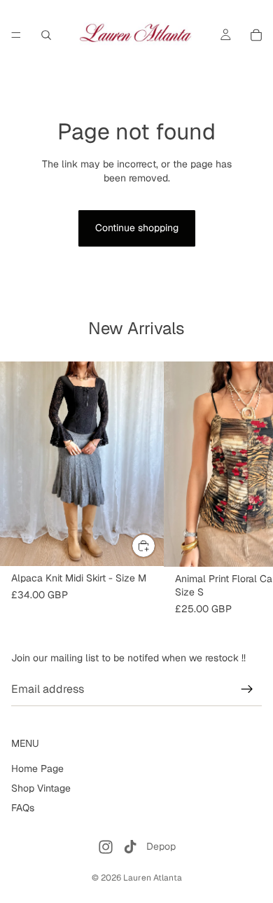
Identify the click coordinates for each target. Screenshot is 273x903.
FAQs (22, 807)
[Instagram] (105, 847)
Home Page (37, 768)
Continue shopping (136, 227)
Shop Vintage (41, 788)
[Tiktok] (130, 847)
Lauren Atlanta (152, 877)
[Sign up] (247, 689)
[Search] (46, 35)
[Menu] (16, 35)
